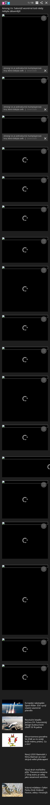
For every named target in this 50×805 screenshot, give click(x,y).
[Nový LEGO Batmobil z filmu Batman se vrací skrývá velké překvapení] (12, 757)
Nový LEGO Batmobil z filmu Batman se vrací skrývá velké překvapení (36, 757)
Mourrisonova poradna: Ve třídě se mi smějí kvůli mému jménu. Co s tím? (36, 740)
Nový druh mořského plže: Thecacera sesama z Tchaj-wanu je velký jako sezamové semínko (36, 773)
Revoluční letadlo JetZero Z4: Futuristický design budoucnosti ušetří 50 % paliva (36, 723)
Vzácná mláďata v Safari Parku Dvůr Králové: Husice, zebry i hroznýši (36, 790)
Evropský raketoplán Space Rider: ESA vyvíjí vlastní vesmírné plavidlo (35, 707)
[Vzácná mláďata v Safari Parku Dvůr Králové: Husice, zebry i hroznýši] (12, 790)
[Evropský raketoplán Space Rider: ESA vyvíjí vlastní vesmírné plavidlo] (12, 707)
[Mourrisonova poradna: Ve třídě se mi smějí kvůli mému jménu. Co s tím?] (12, 740)
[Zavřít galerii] (45, 2)
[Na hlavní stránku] (6, 3)
